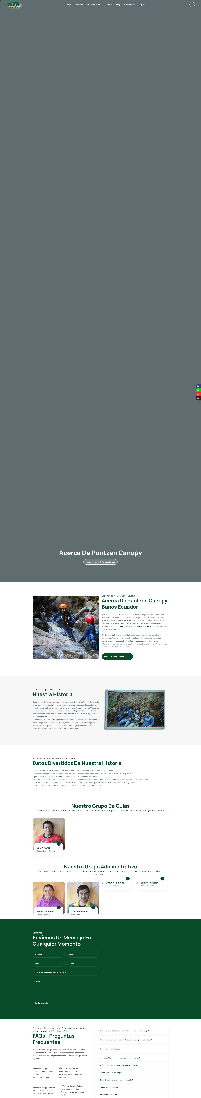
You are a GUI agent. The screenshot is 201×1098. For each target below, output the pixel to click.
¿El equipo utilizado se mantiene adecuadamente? (119, 1058)
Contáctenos (129, 4)
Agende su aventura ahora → (116, 656)
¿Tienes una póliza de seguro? (111, 1072)
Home (88, 562)
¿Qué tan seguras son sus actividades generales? (119, 1065)
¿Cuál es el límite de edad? (109, 1049)
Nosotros (79, 4)
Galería (109, 4)
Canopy (122, 626)
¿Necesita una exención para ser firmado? (116, 1080)
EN (144, 4)
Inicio (68, 4)
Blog (118, 4)
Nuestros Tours (93, 4)
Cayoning (130, 626)
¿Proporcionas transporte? (110, 1087)
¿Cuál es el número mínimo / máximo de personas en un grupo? (124, 1031)
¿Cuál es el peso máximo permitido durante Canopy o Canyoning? (125, 1040)
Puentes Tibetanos (143, 626)
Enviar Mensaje (41, 1003)
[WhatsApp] (192, 4)
